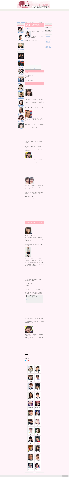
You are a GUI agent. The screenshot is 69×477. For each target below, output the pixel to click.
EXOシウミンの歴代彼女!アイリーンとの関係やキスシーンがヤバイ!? (30, 389)
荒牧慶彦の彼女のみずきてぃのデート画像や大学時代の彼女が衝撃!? (37, 381)
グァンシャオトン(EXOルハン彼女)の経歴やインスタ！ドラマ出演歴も (37, 425)
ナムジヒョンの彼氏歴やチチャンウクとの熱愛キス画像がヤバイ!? (37, 434)
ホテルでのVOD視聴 (48, 36)
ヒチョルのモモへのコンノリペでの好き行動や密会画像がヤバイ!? (37, 372)
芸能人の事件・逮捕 (48, 41)
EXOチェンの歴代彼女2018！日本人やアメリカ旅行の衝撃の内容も (30, 425)
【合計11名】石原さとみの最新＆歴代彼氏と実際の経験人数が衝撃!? (37, 469)
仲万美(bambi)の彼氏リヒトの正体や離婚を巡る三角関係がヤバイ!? (37, 451)
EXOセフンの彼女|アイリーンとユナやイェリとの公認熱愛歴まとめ (30, 469)
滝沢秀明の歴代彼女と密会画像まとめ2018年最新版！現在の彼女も (37, 443)
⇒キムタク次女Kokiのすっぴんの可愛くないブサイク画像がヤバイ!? (21, 41)
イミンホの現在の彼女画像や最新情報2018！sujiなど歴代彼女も (30, 443)
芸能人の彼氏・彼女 (27, 28)
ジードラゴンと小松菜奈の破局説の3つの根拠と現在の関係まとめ (37, 416)
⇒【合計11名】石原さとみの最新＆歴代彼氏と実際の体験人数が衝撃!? (21, 33)
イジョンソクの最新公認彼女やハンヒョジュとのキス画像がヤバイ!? (30, 434)
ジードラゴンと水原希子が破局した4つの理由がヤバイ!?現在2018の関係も (37, 407)
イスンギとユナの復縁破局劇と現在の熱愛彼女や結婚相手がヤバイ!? (37, 389)
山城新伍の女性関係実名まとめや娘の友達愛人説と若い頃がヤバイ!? (30, 460)
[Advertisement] (34, 16)
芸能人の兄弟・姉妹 (48, 42)
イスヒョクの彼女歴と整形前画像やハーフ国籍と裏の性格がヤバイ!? (30, 372)
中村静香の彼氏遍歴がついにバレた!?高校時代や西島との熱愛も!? (30, 416)
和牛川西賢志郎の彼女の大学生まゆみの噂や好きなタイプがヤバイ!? (37, 398)
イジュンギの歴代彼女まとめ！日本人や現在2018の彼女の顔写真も (30, 381)
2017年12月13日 (37, 301)
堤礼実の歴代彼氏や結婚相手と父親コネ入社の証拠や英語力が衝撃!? (37, 460)
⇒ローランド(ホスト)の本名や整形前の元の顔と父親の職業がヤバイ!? (21, 49)
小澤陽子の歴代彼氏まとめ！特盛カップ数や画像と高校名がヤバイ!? (30, 398)
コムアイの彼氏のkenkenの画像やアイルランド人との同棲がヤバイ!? (30, 451)
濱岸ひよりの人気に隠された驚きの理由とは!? (31, 68)
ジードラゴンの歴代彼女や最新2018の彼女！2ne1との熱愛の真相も (30, 407)
